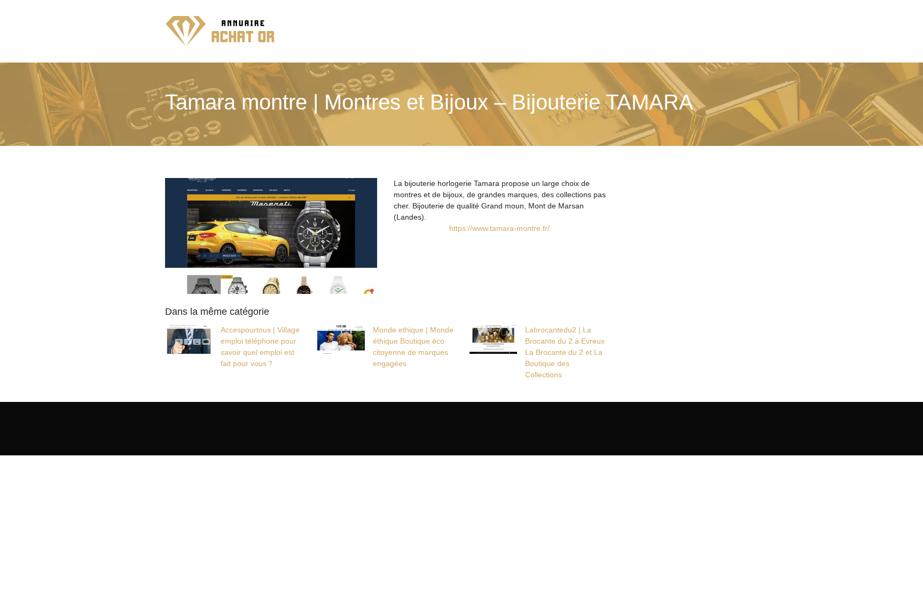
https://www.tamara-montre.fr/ (499, 228)
